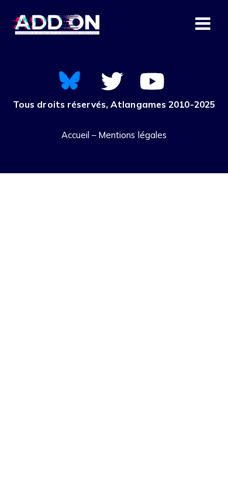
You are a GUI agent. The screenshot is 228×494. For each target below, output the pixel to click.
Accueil (75, 134)
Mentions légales (133, 134)
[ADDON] (55, 26)
